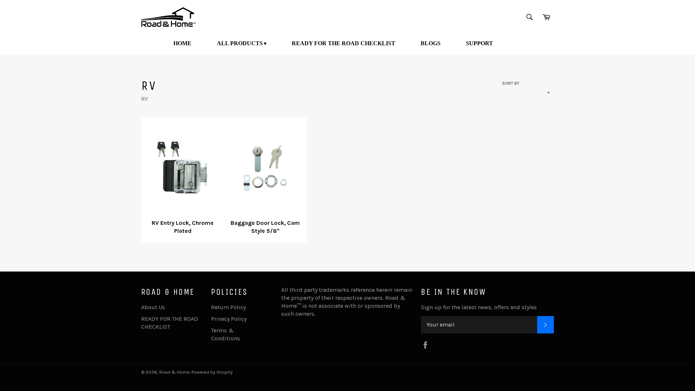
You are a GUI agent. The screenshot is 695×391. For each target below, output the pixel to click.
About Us (153, 307)
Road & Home (174, 372)
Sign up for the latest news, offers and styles (479, 307)
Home (182, 43)
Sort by (510, 83)
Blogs (431, 43)
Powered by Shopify (212, 372)
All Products (240, 43)
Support (479, 43)
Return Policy (228, 307)
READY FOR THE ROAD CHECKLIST (343, 43)
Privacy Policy (229, 318)
